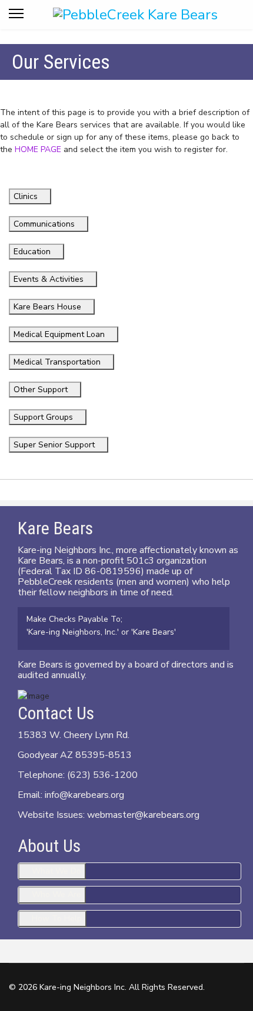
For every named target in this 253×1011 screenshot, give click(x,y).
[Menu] (16, 17)
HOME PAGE (38, 149)
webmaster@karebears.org (143, 814)
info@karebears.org (84, 794)
